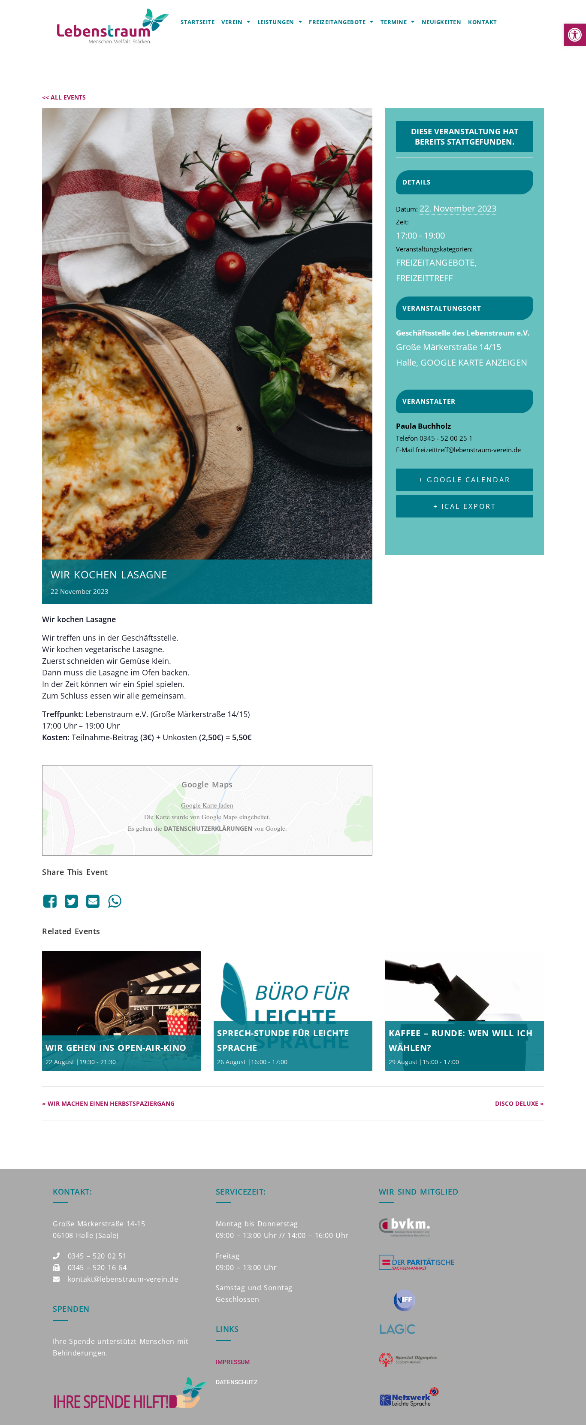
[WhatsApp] (114, 901)
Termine (394, 22)
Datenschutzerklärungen (208, 828)
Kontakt (482, 22)
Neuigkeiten (442, 22)
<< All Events (64, 97)
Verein (231, 22)
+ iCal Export (464, 506)
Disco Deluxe (519, 1103)
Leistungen (275, 22)
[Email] (93, 901)
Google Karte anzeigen (473, 362)
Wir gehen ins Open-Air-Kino (116, 1047)
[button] (575, 35)
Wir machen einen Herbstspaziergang (108, 1103)
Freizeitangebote (337, 22)
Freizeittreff (424, 278)
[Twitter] (71, 901)
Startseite (197, 22)
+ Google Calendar (464, 479)
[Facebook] (51, 901)
